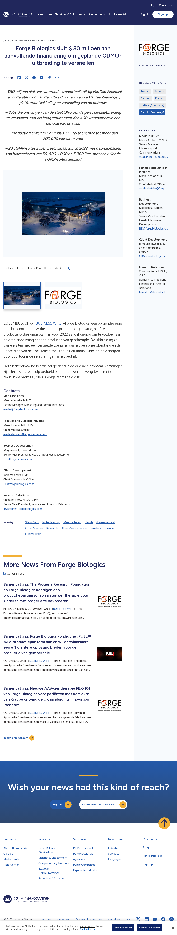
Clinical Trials (33, 534)
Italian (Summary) (152, 105)
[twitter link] (138, 919)
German (146, 98)
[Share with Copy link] (49, 77)
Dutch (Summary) (152, 112)
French (159, 98)
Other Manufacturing (74, 528)
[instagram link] (171, 919)
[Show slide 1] (22, 295)
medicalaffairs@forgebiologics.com (25, 434)
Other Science (34, 528)
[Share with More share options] (57, 77)
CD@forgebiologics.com (18, 484)
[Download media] (68, 268)
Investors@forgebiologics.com (22, 509)
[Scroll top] (164, 823)
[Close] (173, 927)
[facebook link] (163, 919)
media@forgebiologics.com (20, 409)
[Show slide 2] (63, 295)
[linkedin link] (147, 919)
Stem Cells (32, 522)
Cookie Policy (87, 929)
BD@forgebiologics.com (18, 459)
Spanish (159, 91)
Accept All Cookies (149, 927)
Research (52, 528)
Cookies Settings (123, 927)
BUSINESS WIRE (49, 323)
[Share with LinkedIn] (19, 77)
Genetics (95, 528)
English (145, 91)
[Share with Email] (41, 77)
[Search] (152, 5)
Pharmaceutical (105, 522)
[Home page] (17, 14)
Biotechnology (51, 522)
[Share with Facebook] (34, 77)
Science (109, 528)
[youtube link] (155, 919)
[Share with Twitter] (26, 77)
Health (89, 522)
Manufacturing (72, 522)
